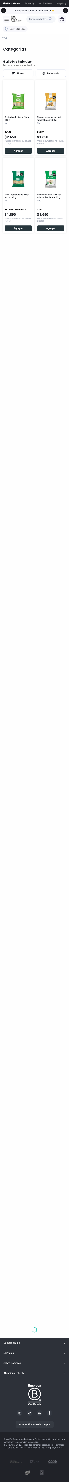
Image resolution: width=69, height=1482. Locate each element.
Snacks (15, 38)
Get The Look (45, 3)
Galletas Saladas (46, 38)
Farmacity (29, 3)
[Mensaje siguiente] (65, 10)
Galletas (28, 38)
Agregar (18, 150)
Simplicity (61, 3)
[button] (6, 19)
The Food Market (11, 3)
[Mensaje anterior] (3, 10)
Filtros (20, 73)
